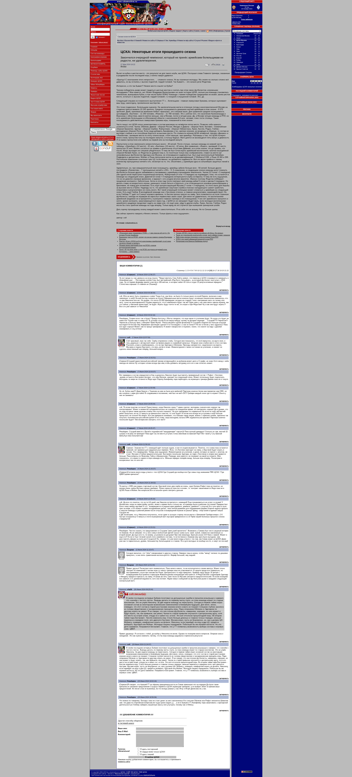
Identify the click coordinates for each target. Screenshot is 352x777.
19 (221, 271)
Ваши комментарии (130, 266)
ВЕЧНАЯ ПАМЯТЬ (98, 64)
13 (206, 271)
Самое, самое (199, 31)
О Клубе (94, 50)
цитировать (224, 290)
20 (223, 271)
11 (201, 271)
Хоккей (138, 41)
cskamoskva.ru (131, 223)
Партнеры (95, 119)
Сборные (160, 41)
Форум (93, 112)
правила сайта (124, 762)
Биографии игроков (99, 57)
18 (218, 271)
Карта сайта (188, 31)
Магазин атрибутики (99, 105)
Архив (227, 31)
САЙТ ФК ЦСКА (132, 772)
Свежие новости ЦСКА (127, 37)
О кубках (94, 67)
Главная (94, 47)
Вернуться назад (223, 226)
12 (203, 271)
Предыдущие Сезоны (243, 72)
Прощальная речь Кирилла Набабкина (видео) (192, 241)
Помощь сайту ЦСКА (99, 71)
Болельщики (96, 60)
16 (214, 271)
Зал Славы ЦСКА (98, 102)
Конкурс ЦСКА (96, 81)
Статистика (95, 74)
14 (208, 271)
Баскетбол (129, 41)
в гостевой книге (126, 723)
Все (256, 97)
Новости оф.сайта (185, 41)
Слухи (197, 41)
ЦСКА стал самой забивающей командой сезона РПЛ (194, 239)
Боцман (130, 550)
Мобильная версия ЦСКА (158, 31)
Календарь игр (97, 78)
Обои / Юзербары (98, 85)
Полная (255, 26)
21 (225, 271)
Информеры (219, 31)
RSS (210, 31)
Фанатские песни (98, 95)
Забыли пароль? (103, 42)
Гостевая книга (97, 109)
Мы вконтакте (96, 115)
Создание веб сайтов (98, 774)
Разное (204, 41)
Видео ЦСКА (96, 98)
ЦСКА (123, 772)
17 (216, 271)
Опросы (94, 88)
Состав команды (97, 54)
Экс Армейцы (171, 41)
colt (128, 337)
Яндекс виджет (175, 31)
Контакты (94, 122)
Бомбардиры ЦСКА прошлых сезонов (247, 87)
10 (199, 271)
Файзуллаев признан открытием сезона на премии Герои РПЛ (197, 237)
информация (135, 774)
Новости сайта (149, 41)
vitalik (129, 589)
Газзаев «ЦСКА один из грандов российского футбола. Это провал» (199, 233)
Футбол (120, 41)
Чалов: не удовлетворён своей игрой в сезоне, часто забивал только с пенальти (203, 235)
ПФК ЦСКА (143, 772)
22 (228, 271)
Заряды (94, 91)
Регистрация (94, 42)
